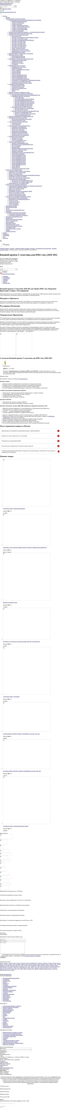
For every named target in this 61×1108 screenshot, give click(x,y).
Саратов (32, 967)
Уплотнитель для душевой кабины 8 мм (22, 182)
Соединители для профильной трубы (21, 81)
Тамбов (6, 969)
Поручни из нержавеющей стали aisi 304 (25, 113)
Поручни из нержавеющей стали (23, 112)
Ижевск (26, 964)
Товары (8, 17)
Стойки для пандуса (17, 24)
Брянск (28, 963)
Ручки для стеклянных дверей (16, 192)
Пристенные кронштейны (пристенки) (22, 119)
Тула (18, 969)
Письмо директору (7, 1008)
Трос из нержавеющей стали (19, 140)
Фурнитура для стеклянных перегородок (16, 184)
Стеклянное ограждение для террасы (18, 215)
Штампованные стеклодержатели (20, 135)
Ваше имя (3, 1048)
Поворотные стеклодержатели (19, 132)
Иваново (23, 964)
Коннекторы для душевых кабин (17, 172)
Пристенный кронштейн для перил (18, 117)
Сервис (5, 232)
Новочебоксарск (22, 966)
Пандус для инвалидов (12, 220)
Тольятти (12, 969)
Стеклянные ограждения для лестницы (16, 212)
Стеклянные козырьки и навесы (14, 226)
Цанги (13, 91)
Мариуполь (43, 965)
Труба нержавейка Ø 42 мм (19, 163)
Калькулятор (6, 995)
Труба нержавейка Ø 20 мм (19, 157)
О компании (6, 235)
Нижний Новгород (3, 966)
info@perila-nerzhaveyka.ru (6, 3)
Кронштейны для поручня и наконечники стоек (21, 59)
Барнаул (14, 963)
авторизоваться (23, 378)
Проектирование (7, 1011)
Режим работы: (4, 1058)
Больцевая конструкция (18, 87)
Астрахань (10, 963)
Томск (16, 969)
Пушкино (4, 967)
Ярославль (12, 970)
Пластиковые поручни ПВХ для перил (22, 107)
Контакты (5, 238)
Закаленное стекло (16, 123)
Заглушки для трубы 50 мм (19, 46)
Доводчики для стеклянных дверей (18, 187)
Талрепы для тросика (17, 139)
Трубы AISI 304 (16, 166)
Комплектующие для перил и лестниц (15, 18)
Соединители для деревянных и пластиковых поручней (26, 80)
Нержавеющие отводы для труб (17, 65)
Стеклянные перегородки (9, 1036)
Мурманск (52, 965)
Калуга (48, 964)
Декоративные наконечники (19, 60)
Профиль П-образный (17, 151)
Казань (39, 964)
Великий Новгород (33, 963)
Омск (27, 966)
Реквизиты (5, 1020)
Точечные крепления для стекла (17, 194)
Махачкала (47, 965)
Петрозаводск (46, 966)
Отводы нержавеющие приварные (20, 79)
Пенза (38, 966)
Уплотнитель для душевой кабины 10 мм (22, 180)
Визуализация (6, 1012)
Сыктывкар (2, 969)
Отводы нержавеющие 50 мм (19, 77)
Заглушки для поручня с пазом (19, 38)
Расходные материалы (8, 994)
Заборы (8, 230)
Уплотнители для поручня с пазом (20, 168)
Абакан (1, 963)
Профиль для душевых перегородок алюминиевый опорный (24, 175)
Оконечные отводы (17, 68)
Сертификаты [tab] (6, 277)
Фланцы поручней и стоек (18, 120)
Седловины (15, 64)
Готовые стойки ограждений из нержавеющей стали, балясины (25, 20)
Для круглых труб (16, 36)
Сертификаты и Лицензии (9, 986)
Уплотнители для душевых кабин (17, 179)
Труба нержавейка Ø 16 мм (19, 156)
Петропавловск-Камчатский (54, 966)
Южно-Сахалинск (3, 970)
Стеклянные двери (10, 227)
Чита (53, 969)
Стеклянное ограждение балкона (17, 214)
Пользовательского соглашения (32, 955)
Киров (55, 964)
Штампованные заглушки (18, 52)
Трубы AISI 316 (16, 167)
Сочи (51, 967)
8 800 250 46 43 (4, 1062)
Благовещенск (23, 963)
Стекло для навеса (13, 203)
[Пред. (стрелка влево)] (0, 1107)
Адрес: (1, 1055)
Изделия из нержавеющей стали (14, 216)
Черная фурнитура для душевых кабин (19, 183)
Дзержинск (10, 964)
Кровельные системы (11, 206)
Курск (19, 965)
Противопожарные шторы (12, 224)
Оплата (5, 982)
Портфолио (6, 234)
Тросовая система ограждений (16, 136)
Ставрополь (54, 967)
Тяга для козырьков (14, 204)
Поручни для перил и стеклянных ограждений (21, 93)
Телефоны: (2, 1061)
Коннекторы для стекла (15, 190)
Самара (18, 967)
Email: (1, 1066)
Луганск (28, 965)
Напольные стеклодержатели (19, 131)
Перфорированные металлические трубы (22, 148)
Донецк (13, 964)
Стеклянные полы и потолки (13, 228)
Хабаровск (37, 969)
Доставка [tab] (5, 280)
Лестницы (8, 211)
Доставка (5, 985)
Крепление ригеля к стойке (16, 55)
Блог (4, 236)
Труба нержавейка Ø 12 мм (19, 155)
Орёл (29, 966)
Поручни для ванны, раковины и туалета (19, 92)
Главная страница (4, 248)
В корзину (4, 271)
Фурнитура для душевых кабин (14, 170)
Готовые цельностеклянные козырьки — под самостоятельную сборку (27, 32)
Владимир (50, 963)
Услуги (8, 208)
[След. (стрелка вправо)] (2, 1107)
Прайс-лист (6, 983)
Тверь (9, 969)
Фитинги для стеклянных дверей (17, 195)
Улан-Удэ (25, 969)
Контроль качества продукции (10, 1007)
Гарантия (5, 993)
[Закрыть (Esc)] (5, 1106)
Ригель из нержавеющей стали (22, 115)
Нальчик (56, 965)
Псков (1, 967)
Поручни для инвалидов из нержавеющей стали (21, 116)
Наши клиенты (7, 997)
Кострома (59, 964)
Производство (6, 981)
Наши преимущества (8, 1010)
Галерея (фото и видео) (9, 1018)
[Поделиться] (3, 1106)
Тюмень (21, 969)
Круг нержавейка (16, 145)
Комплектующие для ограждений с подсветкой (21, 53)
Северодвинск (42, 967)
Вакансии (5, 1024)
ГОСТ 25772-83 (7, 1001)
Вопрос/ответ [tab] (6, 283)
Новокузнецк (10, 966)
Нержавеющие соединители (19, 67)
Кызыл (22, 965)
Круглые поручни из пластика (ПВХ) (24, 108)
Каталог (12, 248)
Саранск (28, 967)
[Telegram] (3, 11)
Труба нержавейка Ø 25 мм (19, 159)
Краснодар (7, 965)
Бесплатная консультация (8, 273)
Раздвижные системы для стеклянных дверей (20, 191)
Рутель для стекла (13, 200)
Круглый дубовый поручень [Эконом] (24, 103)
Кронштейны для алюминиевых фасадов (19, 199)
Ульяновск (30, 969)
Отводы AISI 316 (16, 73)
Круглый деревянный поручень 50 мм (24, 101)
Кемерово (52, 964)
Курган (16, 965)
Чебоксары (41, 969)
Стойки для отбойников (18, 22)
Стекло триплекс (16, 124)
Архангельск (5, 963)
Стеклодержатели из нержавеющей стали (19, 125)
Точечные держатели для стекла (20, 133)
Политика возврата (8, 991)
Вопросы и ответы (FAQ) (9, 990)
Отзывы (5, 1019)
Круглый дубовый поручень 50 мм (24, 104)
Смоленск (47, 967)
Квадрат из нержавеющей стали (20, 143)
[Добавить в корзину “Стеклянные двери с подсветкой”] (8, 701)
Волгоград (55, 963)
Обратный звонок (6, 8)
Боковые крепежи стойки (18, 85)
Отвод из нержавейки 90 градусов (20, 69)
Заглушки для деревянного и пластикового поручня (25, 37)
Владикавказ (45, 963)
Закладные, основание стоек (19, 88)
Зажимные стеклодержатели (19, 127)
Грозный (5, 964)
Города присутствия (8, 1026)
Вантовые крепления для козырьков (18, 198)
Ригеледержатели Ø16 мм (18, 57)
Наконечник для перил (18, 63)
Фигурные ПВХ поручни (21, 109)
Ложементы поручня (17, 61)
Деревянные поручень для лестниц (21, 96)
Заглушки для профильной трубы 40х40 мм (23, 40)
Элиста (56, 969)
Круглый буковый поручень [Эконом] (24, 99)
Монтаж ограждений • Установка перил (13, 1043)
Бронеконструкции (11, 231)
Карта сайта (6, 998)
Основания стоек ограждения (16, 84)
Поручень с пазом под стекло (19, 149)
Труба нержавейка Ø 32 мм (19, 160)
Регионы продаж (7, 1027)
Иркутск (30, 964)
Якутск (8, 970)
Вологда (58, 963)
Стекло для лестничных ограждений (18, 121)
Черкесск (50, 969)
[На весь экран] (2, 1106)
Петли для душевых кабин (15, 174)
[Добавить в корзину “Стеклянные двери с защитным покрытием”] (8, 513)
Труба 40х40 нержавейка (18, 153)
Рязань (15, 967)
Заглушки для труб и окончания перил (18, 34)
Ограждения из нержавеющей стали (15, 210)
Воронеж (1, 964)
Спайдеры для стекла (14, 202)
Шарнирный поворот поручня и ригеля (22, 83)
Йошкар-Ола (35, 964)
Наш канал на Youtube (8, 1044)
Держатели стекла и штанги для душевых (19, 171)
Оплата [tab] (5, 281)
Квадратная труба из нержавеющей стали (22, 144)
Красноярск (12, 965)
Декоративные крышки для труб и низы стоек (20, 33)
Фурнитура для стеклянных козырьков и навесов (18, 196)
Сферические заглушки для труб (20, 49)
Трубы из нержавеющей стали (16, 141)
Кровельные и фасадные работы (14, 219)
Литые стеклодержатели (18, 129)
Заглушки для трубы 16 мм (19, 41)
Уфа (33, 969)
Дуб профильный (19, 97)
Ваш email (3, 1050)
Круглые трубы (16, 147)
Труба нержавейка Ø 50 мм (19, 164)
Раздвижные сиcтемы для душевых (18, 176)
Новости (5, 1023)
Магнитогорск (33, 965)
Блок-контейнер (10, 222)
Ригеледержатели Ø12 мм (18, 56)
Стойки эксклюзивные (18, 30)
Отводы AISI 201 (16, 71)
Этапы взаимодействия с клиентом (12, 1006)
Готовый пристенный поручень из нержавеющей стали (26, 95)
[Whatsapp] (1, 11)
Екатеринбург (18, 964)
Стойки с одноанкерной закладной (21, 26)
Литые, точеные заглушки (18, 48)
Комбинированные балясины (19, 21)
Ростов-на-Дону (10, 967)
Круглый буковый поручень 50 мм (23, 100)
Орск (36, 966)
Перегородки (9, 218)
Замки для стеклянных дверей (16, 188)
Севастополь (36, 967)
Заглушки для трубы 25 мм (19, 42)
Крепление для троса (17, 137)
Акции (4, 1022)
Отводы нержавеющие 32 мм (19, 76)
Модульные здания (11, 223)
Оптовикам (6, 999)
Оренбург (32, 966)
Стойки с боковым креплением (20, 25)
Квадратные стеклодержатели (19, 128)
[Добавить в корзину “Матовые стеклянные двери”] (8, 607)
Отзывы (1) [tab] (6, 279)
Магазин (5, 1015)
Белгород (18, 963)
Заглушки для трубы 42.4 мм (19, 45)
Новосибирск (15, 966)
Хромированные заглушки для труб (21, 50)
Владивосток (40, 963)
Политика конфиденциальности (11, 978)
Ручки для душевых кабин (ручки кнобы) (19, 178)
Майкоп (38, 965)
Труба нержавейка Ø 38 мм (19, 161)
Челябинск (46, 969)
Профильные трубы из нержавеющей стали (23, 152)
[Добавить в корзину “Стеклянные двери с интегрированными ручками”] (8, 830)
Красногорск (2, 965)
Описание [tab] (5, 276)
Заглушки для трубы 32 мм (19, 44)
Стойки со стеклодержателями (19, 29)
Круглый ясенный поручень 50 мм (23, 105)
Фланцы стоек (15, 89)
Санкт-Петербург (23, 967)
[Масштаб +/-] (0, 1106)
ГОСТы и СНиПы (7, 987)
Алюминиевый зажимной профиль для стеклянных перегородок (25, 186)
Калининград (43, 964)
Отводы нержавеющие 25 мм (19, 75)
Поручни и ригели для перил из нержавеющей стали (25, 111)
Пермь (41, 966)
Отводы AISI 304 (16, 72)
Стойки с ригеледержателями (19, 28)
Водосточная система (11, 207)
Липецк (25, 965)
